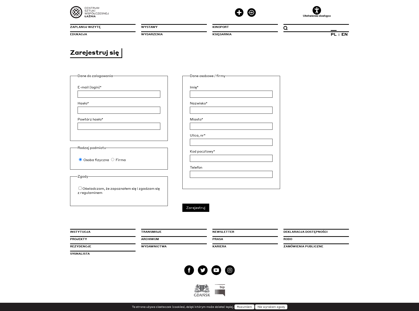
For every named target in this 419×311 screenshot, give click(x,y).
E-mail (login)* (89, 87)
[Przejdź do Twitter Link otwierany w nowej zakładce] (203, 271)
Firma (121, 160)
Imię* (194, 87)
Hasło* (83, 103)
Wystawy (149, 27)
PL (334, 34)
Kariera (219, 246)
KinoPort (220, 27)
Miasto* (196, 119)
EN (344, 34)
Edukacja (78, 34)
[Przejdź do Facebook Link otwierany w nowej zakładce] (189, 271)
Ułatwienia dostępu (317, 15)
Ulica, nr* (197, 135)
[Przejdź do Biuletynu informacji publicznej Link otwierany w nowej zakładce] (220, 290)
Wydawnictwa (154, 246)
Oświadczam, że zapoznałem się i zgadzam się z (119, 190)
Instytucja (80, 231)
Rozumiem (244, 307)
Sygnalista (80, 253)
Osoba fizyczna (96, 160)
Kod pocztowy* (202, 151)
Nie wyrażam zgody (271, 307)
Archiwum (150, 239)
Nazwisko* (198, 103)
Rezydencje (80, 246)
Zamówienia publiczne (314, 246)
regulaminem (91, 192)
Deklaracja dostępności (305, 231)
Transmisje (172, 231)
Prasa (217, 239)
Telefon (196, 167)
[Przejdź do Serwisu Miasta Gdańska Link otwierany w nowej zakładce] (202, 290)
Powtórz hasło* (90, 119)
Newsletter (223, 231)
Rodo (287, 239)
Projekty (78, 239)
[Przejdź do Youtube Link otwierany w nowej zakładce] (216, 271)
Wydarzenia (152, 34)
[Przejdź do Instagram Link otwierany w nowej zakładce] (230, 271)
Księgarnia (222, 34)
